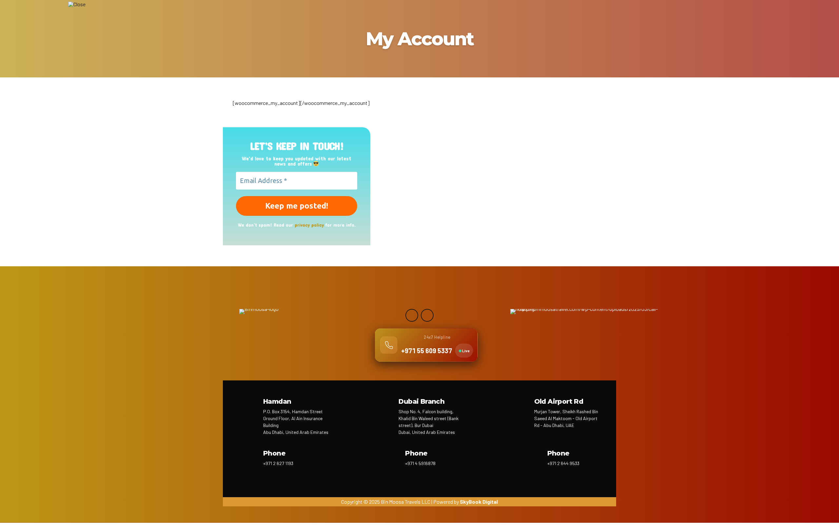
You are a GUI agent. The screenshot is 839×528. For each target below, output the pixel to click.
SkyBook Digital (479, 501)
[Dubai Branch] (384, 409)
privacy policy (309, 225)
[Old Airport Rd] (519, 409)
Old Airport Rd (558, 401)
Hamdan (277, 401)
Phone (274, 453)
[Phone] (248, 461)
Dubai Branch (421, 401)
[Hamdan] (248, 409)
